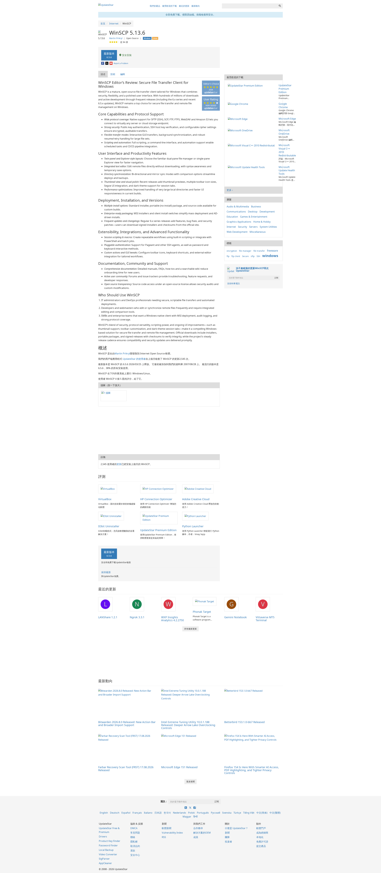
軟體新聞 (166, 828)
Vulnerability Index (172, 832)
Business (256, 206)
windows (270, 255)
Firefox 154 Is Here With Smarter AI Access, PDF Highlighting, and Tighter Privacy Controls (251, 770)
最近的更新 (184, 5)
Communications (236, 211)
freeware (272, 250)
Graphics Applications (239, 221)
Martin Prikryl (115, 38)
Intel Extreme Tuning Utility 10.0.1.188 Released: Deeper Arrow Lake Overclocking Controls (188, 725)
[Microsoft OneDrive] (241, 130)
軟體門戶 (261, 828)
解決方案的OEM (202, 832)
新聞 (227, 832)
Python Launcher (192, 526)
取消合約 (135, 846)
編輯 (122, 74)
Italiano (148, 812)
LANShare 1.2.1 (107, 617)
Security (242, 226)
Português (203, 812)
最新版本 (109, 55)
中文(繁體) (275, 812)
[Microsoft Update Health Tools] (247, 167)
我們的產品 (155, 5)
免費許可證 (262, 841)
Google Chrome (283, 105)
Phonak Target (202, 611)
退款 (132, 850)
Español (125, 812)
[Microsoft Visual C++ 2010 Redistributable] (252, 145)
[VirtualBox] (108, 488)
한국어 (167, 812)
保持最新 (106, 572)
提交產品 (261, 846)
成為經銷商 (262, 832)
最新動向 (195, 5)
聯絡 (132, 837)
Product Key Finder (109, 841)
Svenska (226, 812)
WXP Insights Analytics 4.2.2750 (172, 618)
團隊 (227, 837)
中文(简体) (261, 812)
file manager (245, 250)
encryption (232, 250)
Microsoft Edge (287, 118)
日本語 (158, 812)
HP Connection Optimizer (156, 499)
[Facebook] (103, 63)
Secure (245, 256)
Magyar (187, 816)
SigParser (104, 858)
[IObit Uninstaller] (111, 516)
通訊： (164, 801)
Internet (231, 226)
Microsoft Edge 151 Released (179, 767)
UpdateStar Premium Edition (158, 530)
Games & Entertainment (253, 216)
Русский (215, 812)
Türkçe (237, 812)
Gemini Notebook (235, 617)
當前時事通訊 (233, 283)
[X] (107, 63)
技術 (112, 74)
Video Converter (108, 854)
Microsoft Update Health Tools (287, 170)
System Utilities (268, 226)
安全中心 (135, 855)
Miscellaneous (258, 231)
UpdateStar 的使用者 (134, 358)
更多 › (230, 190)
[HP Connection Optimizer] (158, 488)
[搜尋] (280, 5)
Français (137, 812)
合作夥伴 (198, 828)
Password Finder (108, 845)
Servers (253, 226)
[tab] (103, 74)
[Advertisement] (159, 430)
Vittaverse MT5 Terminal (265, 618)
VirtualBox (104, 499)
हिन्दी (195, 816)
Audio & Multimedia (238, 206)
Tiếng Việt (248, 812)
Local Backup (106, 850)
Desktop (252, 211)
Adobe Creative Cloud (195, 499)
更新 (119, 464)
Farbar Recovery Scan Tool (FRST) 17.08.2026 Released (125, 768)
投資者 (228, 841)
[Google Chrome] (238, 103)
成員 (195, 837)
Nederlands (179, 812)
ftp (228, 256)
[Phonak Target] (204, 601)
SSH (258, 256)
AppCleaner (105, 863)
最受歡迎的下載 (169, 5)
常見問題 (135, 832)
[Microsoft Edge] (238, 118)
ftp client (235, 256)
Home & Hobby (262, 221)
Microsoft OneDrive (284, 132)
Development (267, 211)
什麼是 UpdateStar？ (236, 828)
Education (232, 216)
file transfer (259, 250)
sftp (252, 256)
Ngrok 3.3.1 (137, 617)
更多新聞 (190, 781)
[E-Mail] (111, 63)
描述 (103, 74)
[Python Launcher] (195, 516)
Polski (191, 812)
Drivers (103, 836)
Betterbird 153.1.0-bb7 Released (244, 722)
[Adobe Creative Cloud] (198, 488)
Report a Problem (121, 63)
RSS (164, 837)
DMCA (133, 828)
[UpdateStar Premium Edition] (159, 517)
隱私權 (134, 841)
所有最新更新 (190, 628)
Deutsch (114, 812)
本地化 (259, 837)
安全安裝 (126, 55)
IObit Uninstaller (108, 526)
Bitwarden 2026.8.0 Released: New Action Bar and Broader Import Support (127, 723)
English (104, 812)
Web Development (237, 231)
